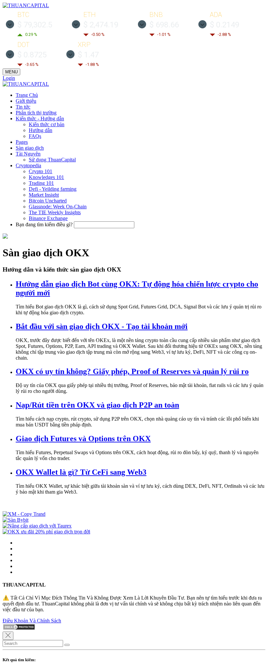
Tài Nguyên (28, 153)
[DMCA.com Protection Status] (19, 628)
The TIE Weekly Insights (55, 212)
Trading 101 (41, 183)
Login (9, 78)
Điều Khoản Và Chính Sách (32, 620)
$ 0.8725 (32, 54)
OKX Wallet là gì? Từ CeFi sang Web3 (81, 472)
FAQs (35, 136)
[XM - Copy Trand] (24, 514)
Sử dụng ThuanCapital (52, 159)
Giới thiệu (26, 101)
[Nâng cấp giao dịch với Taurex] (37, 526)
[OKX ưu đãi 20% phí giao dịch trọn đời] (46, 531)
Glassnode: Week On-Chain (58, 206)
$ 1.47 (88, 54)
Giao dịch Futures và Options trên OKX (83, 438)
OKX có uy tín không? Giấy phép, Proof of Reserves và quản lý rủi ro (132, 371)
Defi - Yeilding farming (52, 189)
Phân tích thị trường (36, 112)
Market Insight (44, 195)
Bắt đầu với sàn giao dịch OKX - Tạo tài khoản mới (102, 326)
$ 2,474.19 (100, 24)
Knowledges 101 (46, 177)
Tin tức (23, 107)
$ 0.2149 (224, 24)
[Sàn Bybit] (15, 520)
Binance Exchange (48, 218)
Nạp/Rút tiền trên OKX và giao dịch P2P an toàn (97, 405)
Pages (22, 142)
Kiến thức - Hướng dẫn (40, 118)
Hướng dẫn (40, 130)
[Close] (8, 636)
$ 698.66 (164, 24)
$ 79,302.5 (34, 24)
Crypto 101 (40, 171)
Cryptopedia (28, 165)
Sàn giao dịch (30, 148)
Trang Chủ (27, 95)
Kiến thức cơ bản (46, 124)
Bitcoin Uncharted (48, 200)
